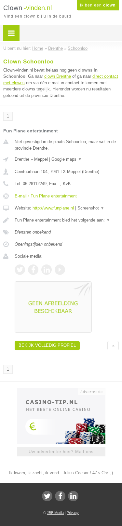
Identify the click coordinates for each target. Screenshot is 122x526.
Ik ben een (97, 5)
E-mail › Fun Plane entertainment (46, 196)
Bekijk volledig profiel (47, 345)
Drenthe (22, 159)
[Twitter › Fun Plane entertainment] (20, 269)
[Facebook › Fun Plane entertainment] (33, 269)
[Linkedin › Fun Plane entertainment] (46, 269)
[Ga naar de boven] (113, 345)
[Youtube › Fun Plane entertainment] (60, 269)
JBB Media (55, 513)
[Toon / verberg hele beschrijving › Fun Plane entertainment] (67, 220)
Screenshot (90, 208)
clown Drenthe (57, 76)
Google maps (66, 159)
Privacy (73, 513)
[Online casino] (61, 391)
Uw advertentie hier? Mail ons (61, 451)
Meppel (41, 159)
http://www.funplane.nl (53, 208)
